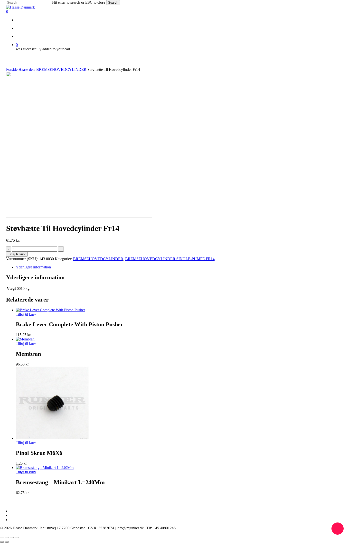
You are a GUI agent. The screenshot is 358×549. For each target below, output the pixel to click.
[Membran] (25, 339)
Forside (12, 69)
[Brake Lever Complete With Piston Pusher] (50, 310)
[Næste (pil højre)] (7, 542)
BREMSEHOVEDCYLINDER (61, 69)
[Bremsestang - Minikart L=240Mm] (45, 468)
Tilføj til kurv (17, 254)
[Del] (12, 537)
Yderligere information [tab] (33, 267)
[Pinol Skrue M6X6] (52, 438)
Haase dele (27, 69)
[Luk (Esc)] (17, 537)
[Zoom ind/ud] (2, 537)
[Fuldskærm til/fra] (7, 537)
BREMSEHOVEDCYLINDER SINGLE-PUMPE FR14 (170, 259)
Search (113, 2)
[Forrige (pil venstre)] (2, 542)
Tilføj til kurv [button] (26, 314)
